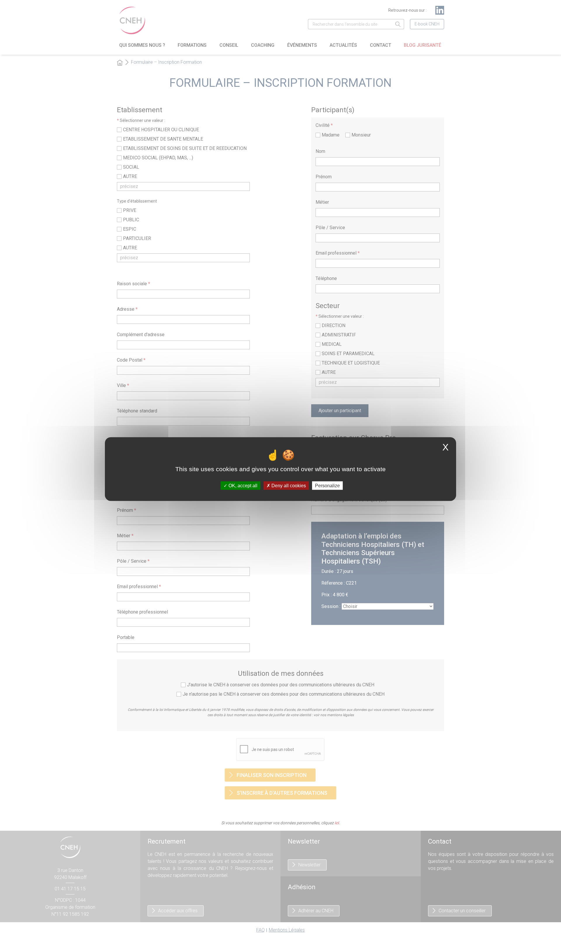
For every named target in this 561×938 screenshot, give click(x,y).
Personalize (327, 485)
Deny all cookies (288, 485)
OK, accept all (242, 485)
